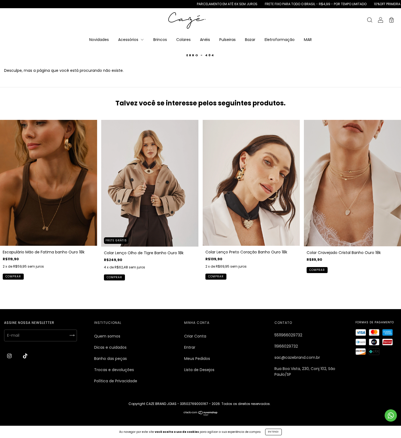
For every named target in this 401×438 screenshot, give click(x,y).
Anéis (205, 39)
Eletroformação (280, 39)
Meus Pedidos (197, 358)
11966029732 (286, 346)
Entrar (189, 347)
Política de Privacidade (115, 381)
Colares (183, 39)
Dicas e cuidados (110, 347)
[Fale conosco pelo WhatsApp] (391, 415)
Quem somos (107, 336)
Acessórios (128, 39)
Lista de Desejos (199, 369)
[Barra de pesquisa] (369, 20)
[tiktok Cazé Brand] (25, 356)
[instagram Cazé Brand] (10, 356)
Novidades (99, 39)
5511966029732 (288, 335)
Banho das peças (110, 358)
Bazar (250, 39)
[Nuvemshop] (201, 414)
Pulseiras (227, 39)
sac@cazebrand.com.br (297, 357)
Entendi (273, 431)
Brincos (160, 39)
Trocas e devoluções (114, 369)
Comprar (13, 276)
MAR (308, 39)
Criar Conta (195, 336)
